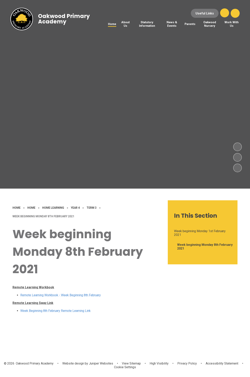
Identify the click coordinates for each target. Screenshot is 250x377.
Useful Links (205, 13)
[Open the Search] (235, 13)
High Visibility (159, 363)
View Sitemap (131, 363)
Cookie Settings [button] (125, 367)
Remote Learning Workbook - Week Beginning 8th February (60, 295)
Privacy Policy (187, 363)
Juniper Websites (100, 363)
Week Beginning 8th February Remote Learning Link (55, 311)
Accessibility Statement (222, 363)
